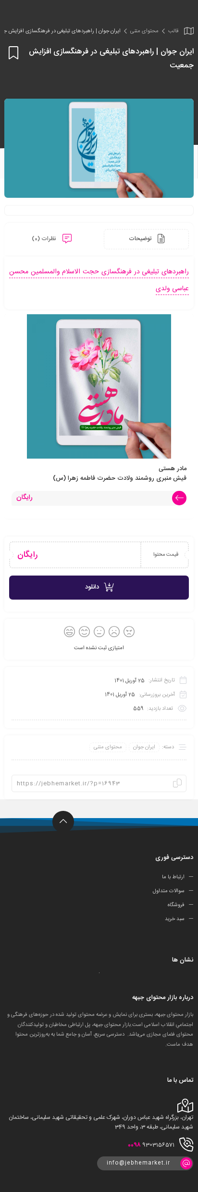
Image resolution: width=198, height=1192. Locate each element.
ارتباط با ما (173, 877)
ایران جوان (144, 747)
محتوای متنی (144, 31)
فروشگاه (176, 905)
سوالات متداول (169, 891)
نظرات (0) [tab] (45, 239)
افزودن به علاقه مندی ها (11, 53)
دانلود (92, 587)
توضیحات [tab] (141, 239)
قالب (173, 31)
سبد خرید (175, 919)
